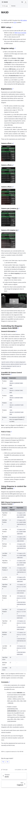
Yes (3, 761)
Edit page (5, 769)
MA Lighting (24, 20)
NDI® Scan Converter (20, 32)
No (7, 761)
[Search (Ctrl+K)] (22, 2)
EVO (15, 22)
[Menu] (25, 2)
